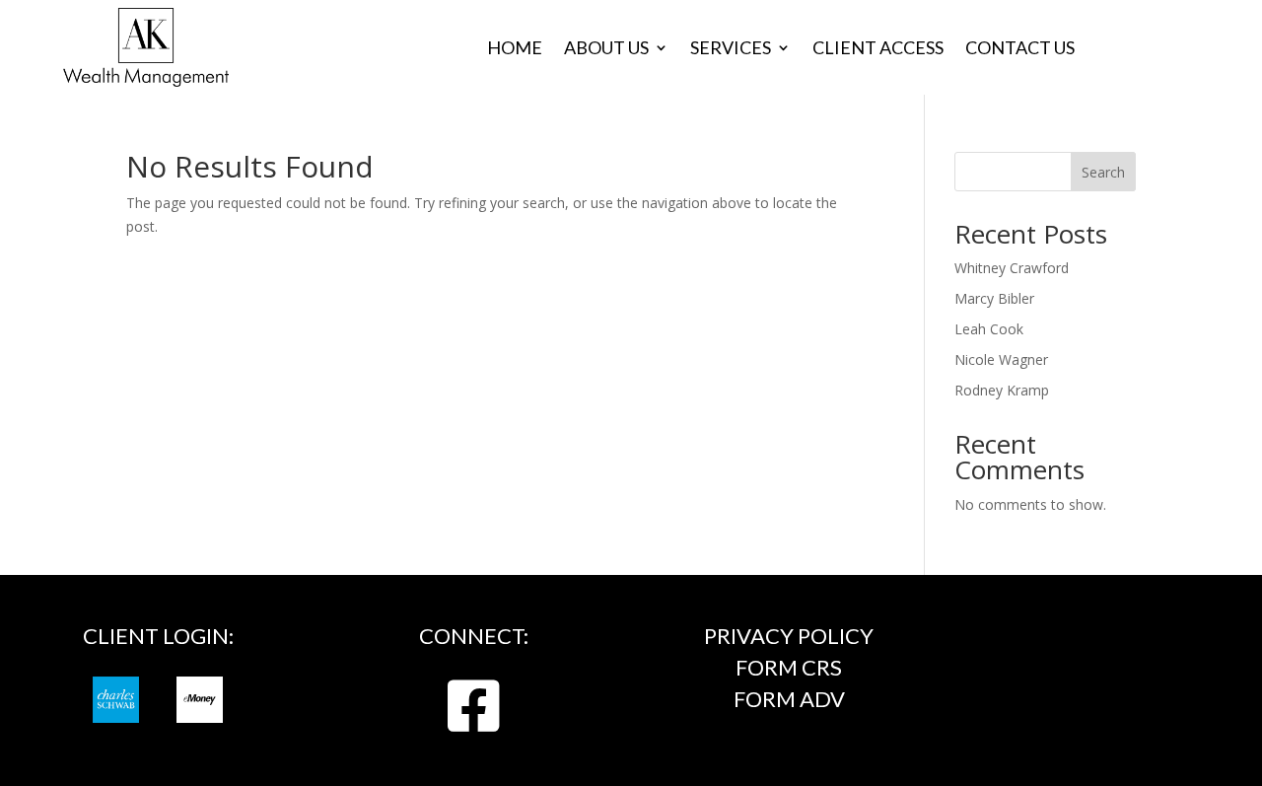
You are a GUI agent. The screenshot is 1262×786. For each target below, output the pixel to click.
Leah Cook (988, 329)
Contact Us (1020, 49)
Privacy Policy (789, 635)
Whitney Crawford (1011, 267)
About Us (606, 49)
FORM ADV (789, 698)
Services (730, 49)
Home (514, 49)
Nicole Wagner (1001, 359)
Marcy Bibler (994, 298)
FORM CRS (789, 667)
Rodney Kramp (1001, 390)
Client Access (878, 49)
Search (1103, 172)
